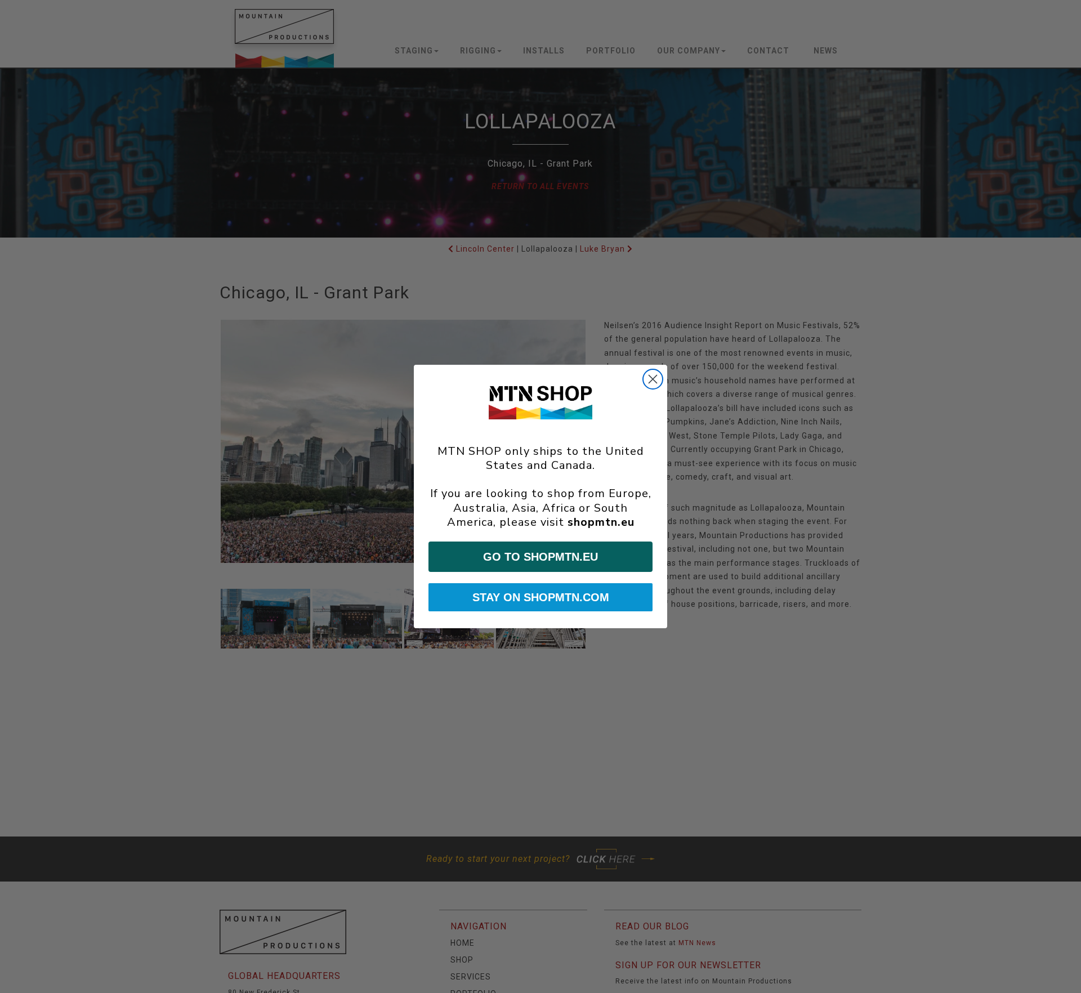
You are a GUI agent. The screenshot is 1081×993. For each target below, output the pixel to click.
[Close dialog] (653, 379)
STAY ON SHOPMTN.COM (540, 597)
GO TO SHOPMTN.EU (540, 557)
